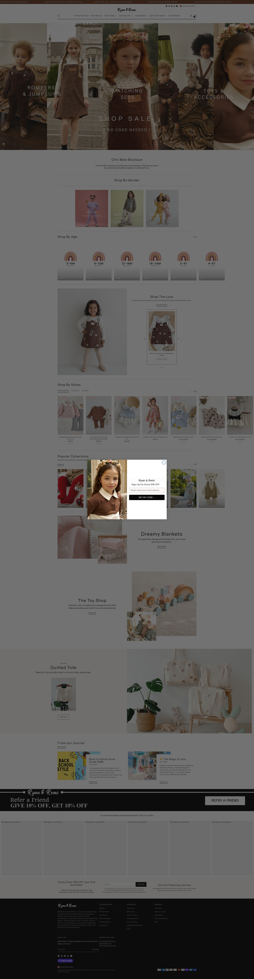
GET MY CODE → (147, 497)
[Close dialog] (164, 462)
